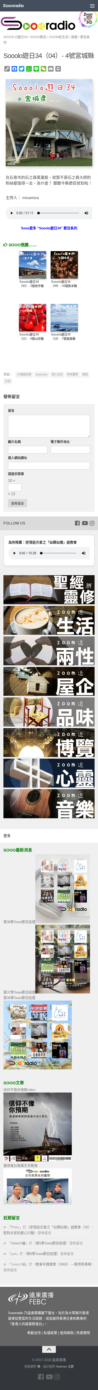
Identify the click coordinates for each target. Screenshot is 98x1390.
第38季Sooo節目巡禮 (19, 922)
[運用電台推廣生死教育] (37, 1203)
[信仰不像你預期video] (37, 1160)
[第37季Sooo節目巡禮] (62, 992)
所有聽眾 (72, 374)
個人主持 (57, 374)
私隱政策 (50, 1333)
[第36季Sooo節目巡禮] (37, 1068)
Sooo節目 (38, 37)
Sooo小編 (18, 1243)
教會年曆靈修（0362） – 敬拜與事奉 (63, 1264)
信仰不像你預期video (19, 1090)
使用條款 (67, 1333)
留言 (11, 410)
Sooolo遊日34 (15, 37)
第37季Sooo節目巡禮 (19, 992)
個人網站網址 (17, 458)
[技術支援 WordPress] (38, 1366)
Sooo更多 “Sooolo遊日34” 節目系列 (49, 228)
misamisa (41, 374)
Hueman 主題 (65, 1366)
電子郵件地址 (61, 442)
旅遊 (74, 37)
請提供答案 (16, 474)
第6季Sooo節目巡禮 (51, 1243)
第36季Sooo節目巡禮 (19, 998)
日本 (7, 381)
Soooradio (13, 5)
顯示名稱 (15, 442)
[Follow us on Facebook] (77, 523)
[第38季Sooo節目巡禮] (62, 922)
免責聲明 (83, 1333)
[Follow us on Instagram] (92, 523)
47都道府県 (24, 374)
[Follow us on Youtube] (84, 523)
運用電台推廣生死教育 (20, 1166)
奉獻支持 (34, 1333)
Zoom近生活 (58, 37)
